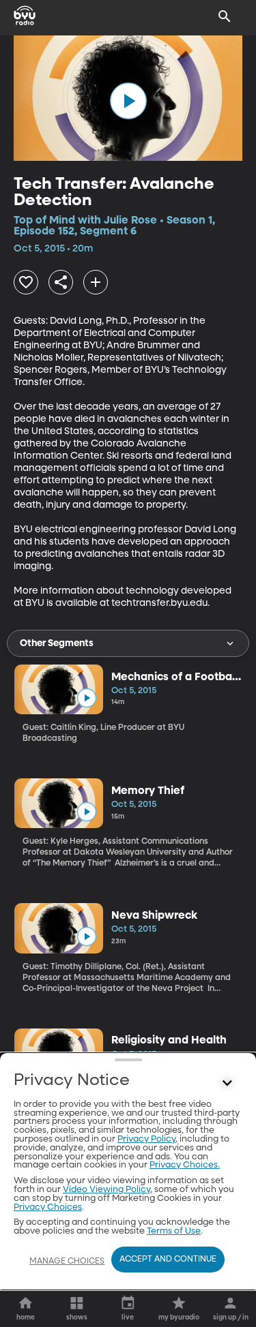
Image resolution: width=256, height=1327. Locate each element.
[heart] (26, 282)
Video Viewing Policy (106, 1189)
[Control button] (227, 1084)
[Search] (224, 16)
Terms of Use (174, 1231)
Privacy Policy (146, 1139)
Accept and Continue (167, 1259)
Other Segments (57, 643)
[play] (128, 100)
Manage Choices (66, 1261)
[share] (60, 282)
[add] (95, 282)
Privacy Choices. (185, 1165)
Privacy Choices (48, 1207)
